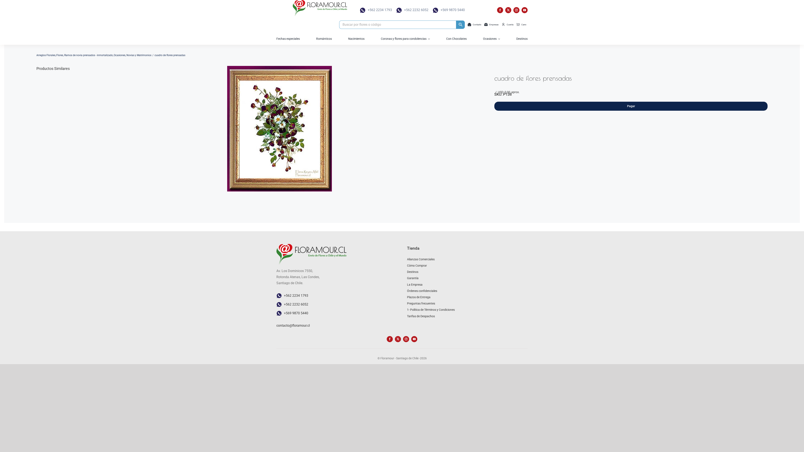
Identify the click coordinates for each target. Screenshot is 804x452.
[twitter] (508, 10)
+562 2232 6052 (416, 10)
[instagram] (516, 10)
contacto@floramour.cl (293, 325)
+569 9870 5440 (453, 10)
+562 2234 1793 (380, 10)
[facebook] (500, 10)
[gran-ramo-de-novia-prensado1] (279, 128)
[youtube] (525, 10)
